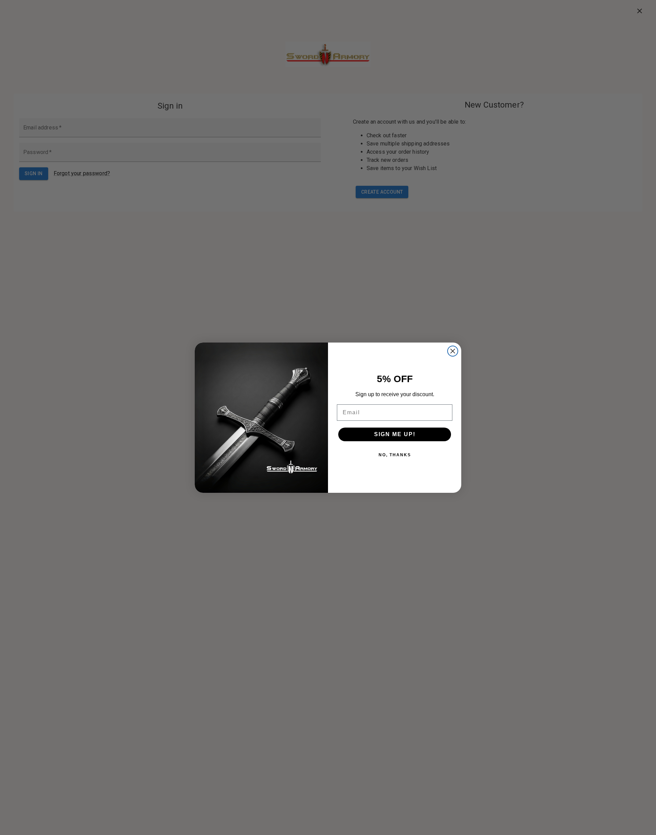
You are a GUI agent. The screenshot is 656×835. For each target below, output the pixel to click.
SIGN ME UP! (394, 434)
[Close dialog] (453, 351)
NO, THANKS (395, 455)
